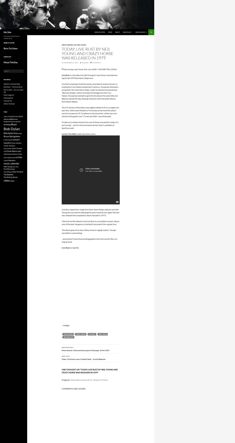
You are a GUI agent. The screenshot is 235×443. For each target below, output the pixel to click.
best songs (14, 121)
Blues (14, 124)
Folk (5, 151)
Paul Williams (8, 172)
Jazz (19, 151)
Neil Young (81, 45)
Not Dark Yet (8, 101)
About (117, 32)
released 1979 (68, 337)
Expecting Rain (8, 98)
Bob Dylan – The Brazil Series (13, 87)
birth (19, 121)
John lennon (8, 154)
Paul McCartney (9, 169)
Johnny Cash (17, 154)
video (7, 180)
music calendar (11, 163)
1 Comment (96, 63)
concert (16, 139)
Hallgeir (85, 63)
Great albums (67, 45)
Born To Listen (100, 32)
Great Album (81, 334)
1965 (5, 116)
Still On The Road (9, 104)
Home (110, 32)
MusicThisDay (11, 62)
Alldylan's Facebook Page (12, 84)
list (17, 157)
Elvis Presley (17, 148)
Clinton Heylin (8, 140)
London (6, 160)
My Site (7, 32)
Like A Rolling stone (9, 157)
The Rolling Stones (11, 177)
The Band (19, 172)
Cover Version (16, 143)
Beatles (15, 119)
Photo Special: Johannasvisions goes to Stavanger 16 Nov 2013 (85, 348)
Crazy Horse (68, 334)
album (6, 119)
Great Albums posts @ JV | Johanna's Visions (89, 380)
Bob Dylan (126, 32)
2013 (17, 116)
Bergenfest (7, 121)
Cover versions (9, 146)
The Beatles (8, 174)
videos (12, 181)
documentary (8, 148)
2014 (21, 116)
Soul (14, 172)
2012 (13, 116)
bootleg (19, 133)
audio (11, 119)
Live (75, 45)
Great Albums (140, 32)
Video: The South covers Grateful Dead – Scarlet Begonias (84, 357)
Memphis (11, 160)
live (20, 157)
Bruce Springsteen (12, 136)
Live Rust (92, 334)
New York (15, 167)
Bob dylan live (10, 133)
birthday (7, 124)
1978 (9, 116)
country (7, 143)
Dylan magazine (9, 95)
